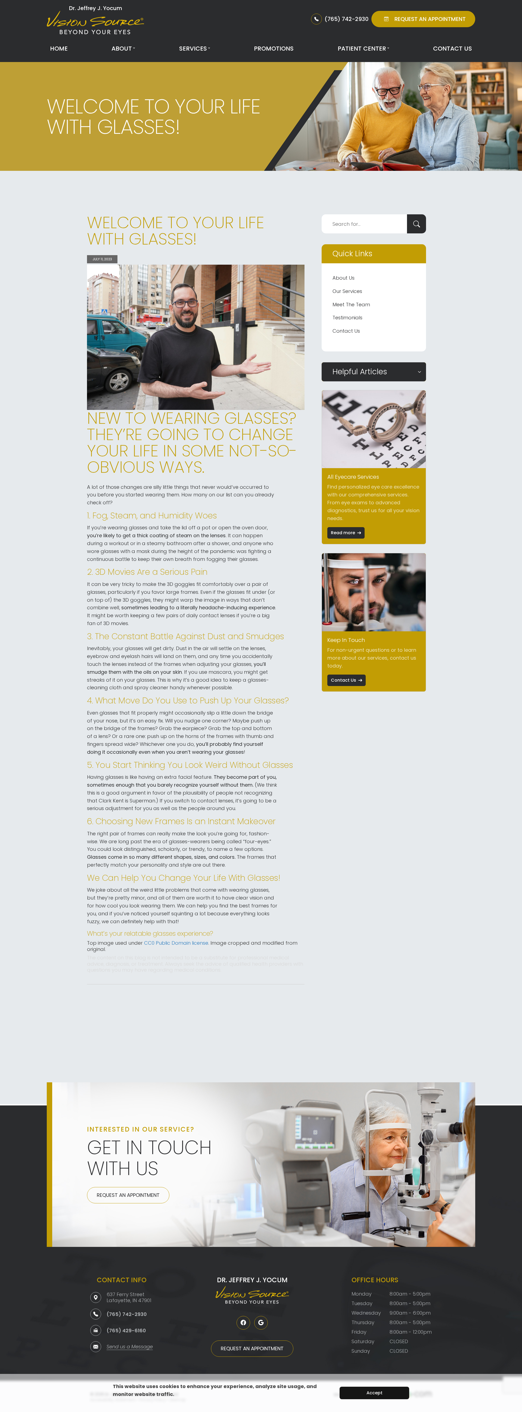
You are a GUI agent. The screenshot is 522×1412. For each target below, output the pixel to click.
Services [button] (193, 48)
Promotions (274, 48)
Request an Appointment (128, 1195)
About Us (344, 277)
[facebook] (243, 1323)
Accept (374, 1393)
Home (59, 48)
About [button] (121, 48)
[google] (261, 1323)
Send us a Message (130, 1347)
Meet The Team (351, 304)
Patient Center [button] (362, 48)
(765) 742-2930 (127, 1314)
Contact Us (452, 48)
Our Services (347, 291)
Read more (343, 533)
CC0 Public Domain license (176, 943)
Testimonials (347, 317)
